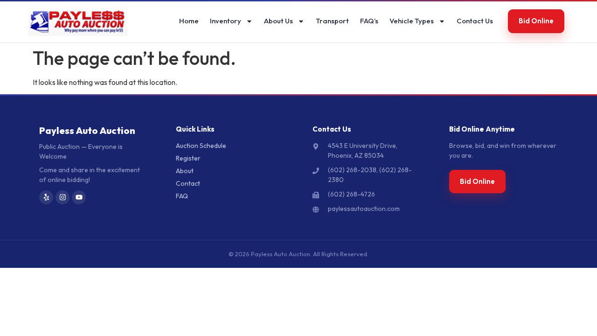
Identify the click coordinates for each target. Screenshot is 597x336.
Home (189, 20)
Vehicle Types (411, 20)
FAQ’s (369, 20)
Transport (332, 20)
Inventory (225, 20)
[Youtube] (79, 197)
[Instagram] (62, 197)
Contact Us (475, 20)
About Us (278, 20)
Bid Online (536, 20)
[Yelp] (46, 197)
